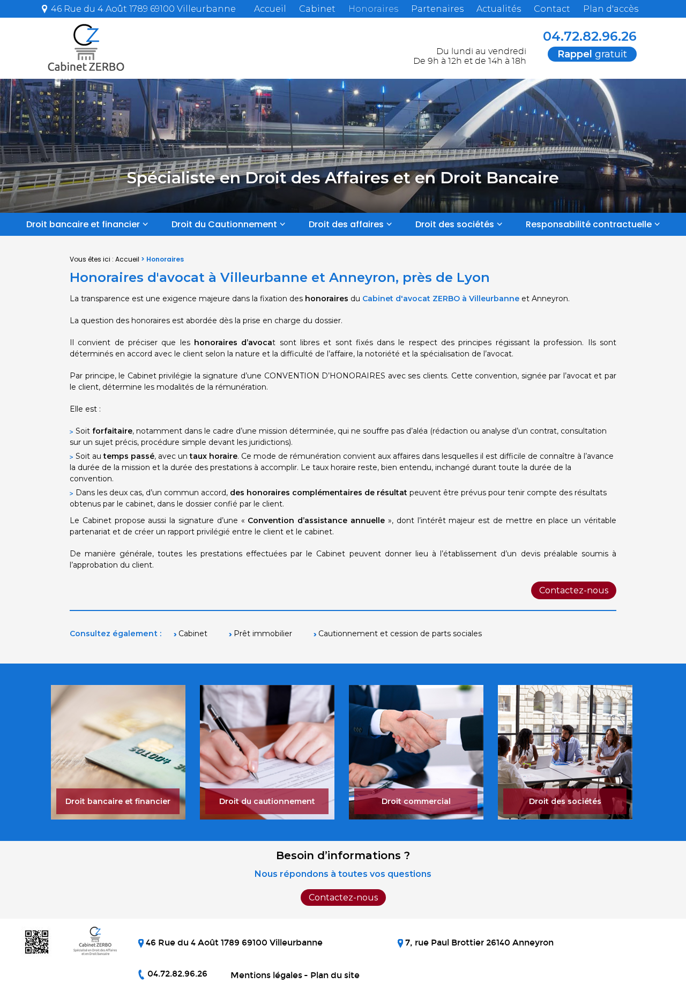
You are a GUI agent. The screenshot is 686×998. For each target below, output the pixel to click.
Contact (552, 9)
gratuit (592, 54)
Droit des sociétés (454, 224)
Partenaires (437, 9)
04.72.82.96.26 (588, 36)
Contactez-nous (573, 590)
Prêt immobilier (263, 633)
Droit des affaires (346, 224)
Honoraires (373, 9)
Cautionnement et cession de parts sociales (400, 633)
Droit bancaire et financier (83, 224)
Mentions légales (266, 975)
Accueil (270, 9)
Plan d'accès (610, 9)
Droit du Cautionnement (224, 224)
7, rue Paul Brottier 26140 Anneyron (478, 942)
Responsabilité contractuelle (589, 224)
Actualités (498, 9)
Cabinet (317, 9)
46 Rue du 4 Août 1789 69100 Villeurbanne (142, 9)
